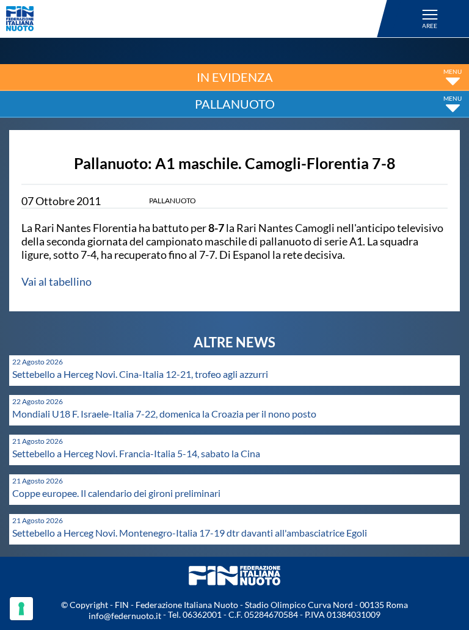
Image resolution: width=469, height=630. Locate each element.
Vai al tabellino (56, 281)
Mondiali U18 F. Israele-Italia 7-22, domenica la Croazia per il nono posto (164, 413)
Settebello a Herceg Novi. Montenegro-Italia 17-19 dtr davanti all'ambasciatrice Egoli (189, 532)
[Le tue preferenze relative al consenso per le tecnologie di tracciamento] (21, 608)
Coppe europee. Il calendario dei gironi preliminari (116, 493)
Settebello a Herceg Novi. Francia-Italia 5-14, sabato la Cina (136, 453)
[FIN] (198, 18)
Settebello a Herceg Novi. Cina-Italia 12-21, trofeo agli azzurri (140, 374)
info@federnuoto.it (125, 615)
